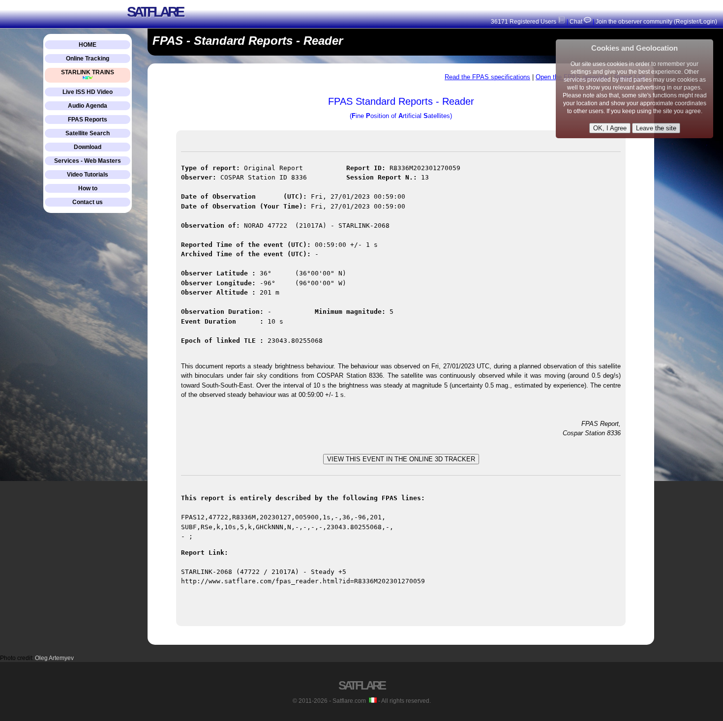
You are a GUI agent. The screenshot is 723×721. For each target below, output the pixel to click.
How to (87, 188)
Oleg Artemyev (54, 658)
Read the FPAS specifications (487, 77)
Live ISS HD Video (87, 92)
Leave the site (656, 128)
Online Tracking (87, 58)
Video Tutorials (87, 174)
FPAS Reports (87, 119)
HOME (87, 44)
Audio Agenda (87, 105)
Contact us (87, 202)
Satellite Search (87, 133)
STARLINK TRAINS (87, 72)
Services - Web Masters (87, 160)
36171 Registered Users (524, 21)
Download (87, 147)
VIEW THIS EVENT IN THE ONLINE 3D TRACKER (401, 459)
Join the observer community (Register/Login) (656, 21)
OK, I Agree (610, 128)
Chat (576, 21)
